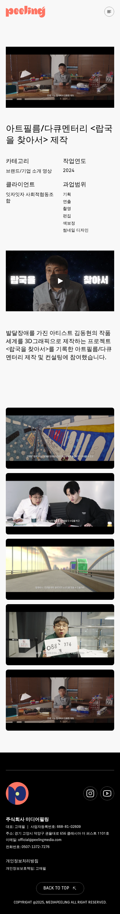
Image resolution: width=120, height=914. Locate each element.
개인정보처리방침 (22, 860)
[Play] (60, 281)
